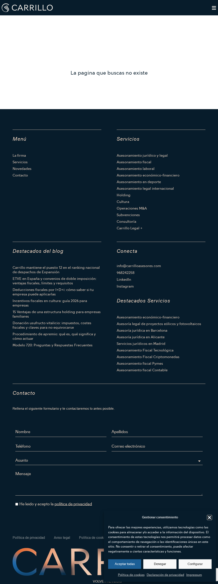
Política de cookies (131, 575)
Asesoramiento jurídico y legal (142, 155)
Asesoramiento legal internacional (145, 188)
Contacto (20, 175)
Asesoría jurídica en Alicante (141, 337)
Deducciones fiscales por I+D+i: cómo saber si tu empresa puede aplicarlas (53, 292)
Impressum (194, 575)
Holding (124, 195)
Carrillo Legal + (129, 228)
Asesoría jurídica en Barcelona (142, 330)
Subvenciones (128, 215)
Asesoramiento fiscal (134, 162)
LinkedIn (124, 279)
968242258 (126, 273)
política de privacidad (73, 504)
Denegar (160, 564)
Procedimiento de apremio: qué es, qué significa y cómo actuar (54, 336)
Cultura (123, 201)
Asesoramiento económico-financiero (148, 175)
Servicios (20, 162)
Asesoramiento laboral (136, 168)
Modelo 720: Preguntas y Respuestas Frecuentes (53, 345)
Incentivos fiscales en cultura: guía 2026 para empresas (50, 303)
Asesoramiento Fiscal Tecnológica (145, 350)
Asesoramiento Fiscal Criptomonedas (148, 357)
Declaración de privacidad (165, 575)
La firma (19, 155)
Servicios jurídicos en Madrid (141, 343)
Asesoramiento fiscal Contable (142, 370)
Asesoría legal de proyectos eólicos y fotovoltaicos (159, 324)
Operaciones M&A (132, 208)
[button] (209, 517)
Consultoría (126, 221)
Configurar (195, 564)
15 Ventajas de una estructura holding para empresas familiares (57, 314)
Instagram (125, 286)
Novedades (22, 168)
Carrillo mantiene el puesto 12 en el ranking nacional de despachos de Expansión (56, 269)
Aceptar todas (125, 564)
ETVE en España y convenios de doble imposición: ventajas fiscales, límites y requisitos (54, 280)
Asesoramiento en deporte (139, 182)
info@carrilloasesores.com (139, 266)
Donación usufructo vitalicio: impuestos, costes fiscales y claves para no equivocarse (52, 325)
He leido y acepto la (55, 504)
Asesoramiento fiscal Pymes (140, 363)
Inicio (14, 20)
